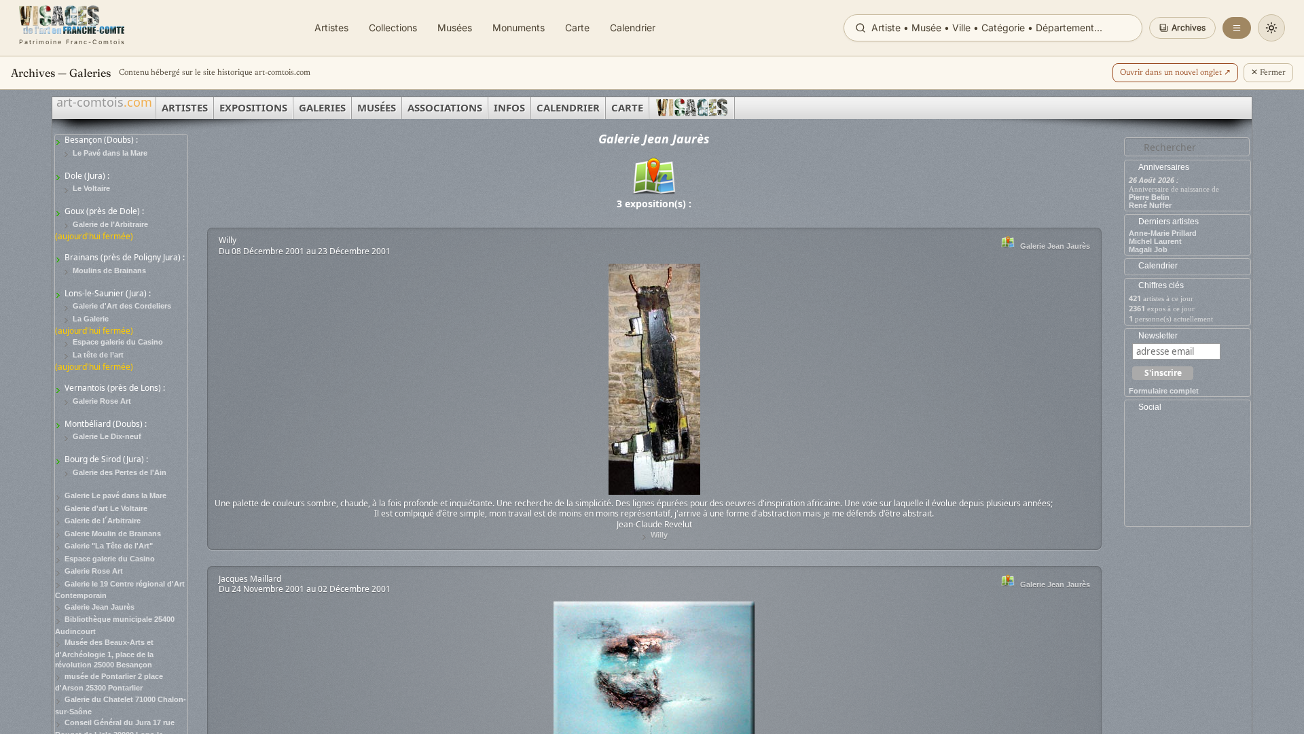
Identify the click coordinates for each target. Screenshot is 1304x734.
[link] (72, 27)
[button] (1182, 28)
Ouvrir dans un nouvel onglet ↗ (1175, 73)
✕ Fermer (1268, 73)
